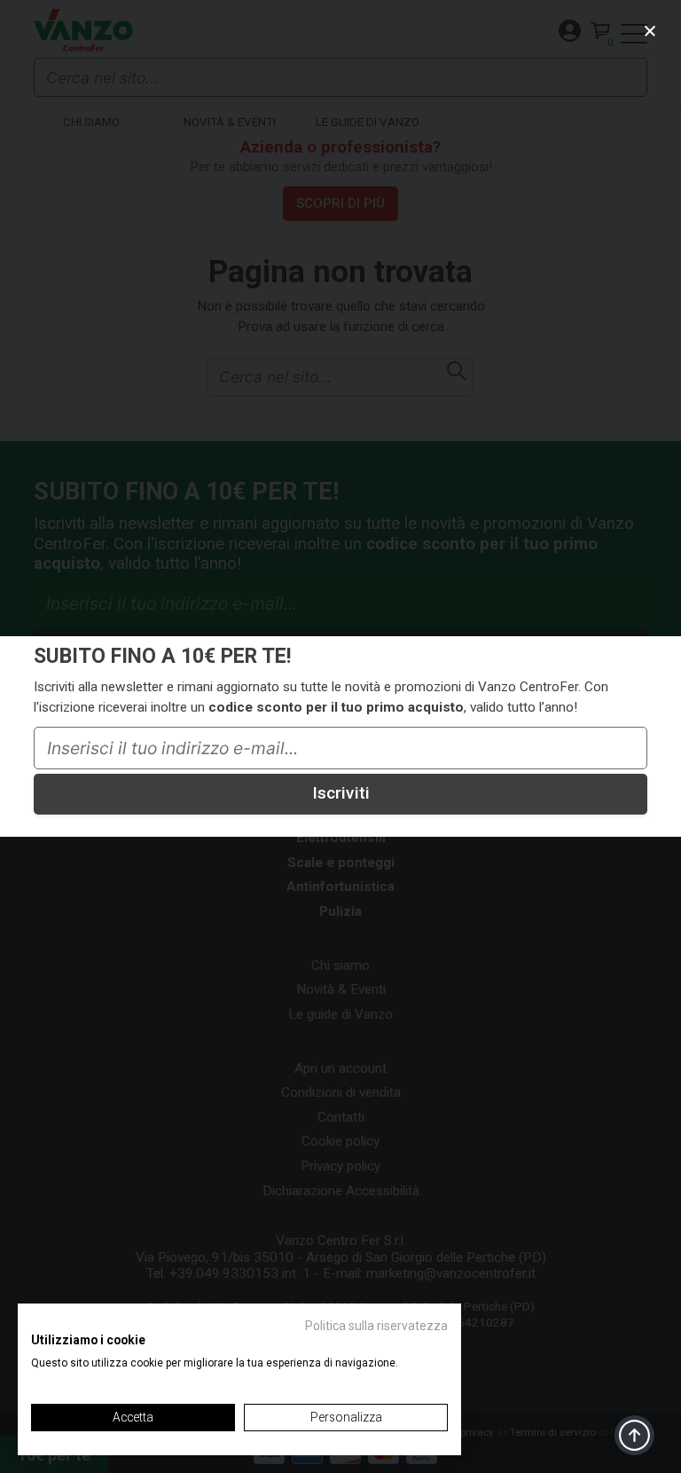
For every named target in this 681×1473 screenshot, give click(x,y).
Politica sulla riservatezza (376, 1326)
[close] (650, 30)
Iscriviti (341, 793)
